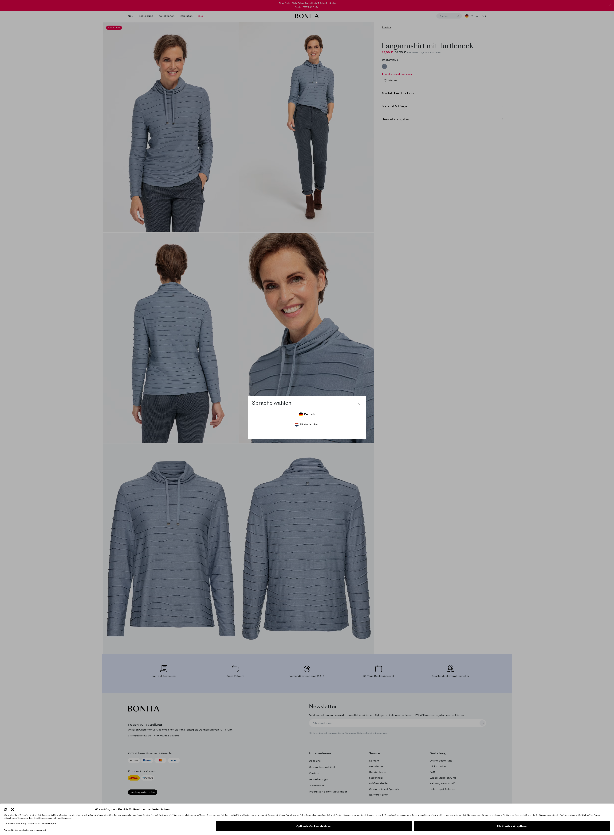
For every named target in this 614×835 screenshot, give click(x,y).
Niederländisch (309, 424)
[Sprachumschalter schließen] (359, 404)
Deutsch (309, 414)
